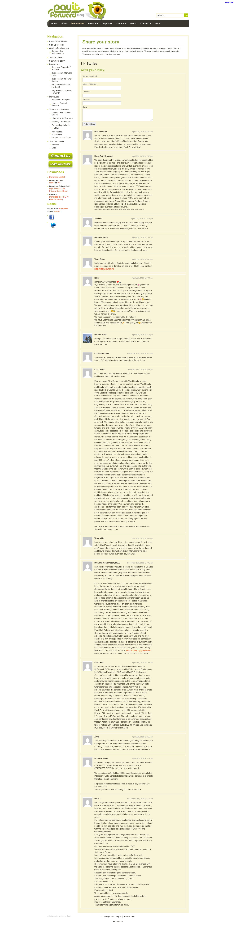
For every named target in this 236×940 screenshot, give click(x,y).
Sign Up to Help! (56, 45)
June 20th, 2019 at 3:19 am (142, 538)
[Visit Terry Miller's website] (87, 548)
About (64, 23)
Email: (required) (90, 84)
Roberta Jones (101, 758)
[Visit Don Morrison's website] (87, 141)
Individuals (54, 97)
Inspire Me (107, 23)
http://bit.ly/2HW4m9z (104, 269)
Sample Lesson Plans (61, 138)
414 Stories (88, 63)
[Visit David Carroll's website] (87, 344)
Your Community (56, 141)
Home (54, 23)
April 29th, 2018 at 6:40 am (142, 132)
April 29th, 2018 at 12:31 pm (142, 219)
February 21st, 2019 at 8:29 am (140, 369)
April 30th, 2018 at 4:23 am (142, 259)
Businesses (54, 64)
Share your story (57, 61)
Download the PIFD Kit (59, 197)
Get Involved (77, 23)
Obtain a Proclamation (59, 48)
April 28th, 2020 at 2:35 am (142, 737)
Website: (86, 99)
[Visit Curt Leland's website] (87, 379)
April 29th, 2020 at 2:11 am (142, 758)
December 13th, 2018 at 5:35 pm (140, 353)
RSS (157, 23)
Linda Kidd (99, 662)
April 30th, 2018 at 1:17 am (142, 237)
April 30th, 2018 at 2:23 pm (142, 335)
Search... (161, 15)
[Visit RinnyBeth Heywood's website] (87, 166)
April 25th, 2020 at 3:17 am (142, 663)
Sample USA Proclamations (58, 52)
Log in (119, 917)
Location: (87, 92)
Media (133, 23)
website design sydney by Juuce (59, 916)
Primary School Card (58, 191)
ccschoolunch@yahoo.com (138, 650)
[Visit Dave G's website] (87, 808)
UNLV (56, 128)
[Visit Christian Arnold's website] (87, 363)
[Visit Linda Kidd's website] (87, 672)
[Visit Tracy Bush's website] (87, 269)
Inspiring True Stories (61, 122)
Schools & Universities (59, 109)
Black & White (56, 199)
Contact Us (145, 23)
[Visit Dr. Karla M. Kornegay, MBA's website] (87, 573)
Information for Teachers (62, 118)
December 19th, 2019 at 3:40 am (140, 563)
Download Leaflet (57, 177)
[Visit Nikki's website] (87, 288)
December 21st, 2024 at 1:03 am (140, 799)
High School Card (57, 189)
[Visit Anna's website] (87, 746)
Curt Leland (99, 369)
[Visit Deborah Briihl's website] (87, 247)
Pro (59, 183)
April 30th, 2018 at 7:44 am (142, 278)
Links (54, 148)
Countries (121, 23)
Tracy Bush (99, 259)
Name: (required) (90, 76)
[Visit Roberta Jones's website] (87, 768)
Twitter (56, 212)
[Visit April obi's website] (87, 228)
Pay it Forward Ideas (58, 41)
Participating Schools (61, 125)
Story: (85, 107)
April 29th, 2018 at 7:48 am (142, 156)
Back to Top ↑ (129, 917)
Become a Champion (61, 100)
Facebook (63, 208)
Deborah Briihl (101, 237)
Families (55, 144)
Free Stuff (93, 23)
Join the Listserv (56, 57)
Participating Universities (57, 133)
